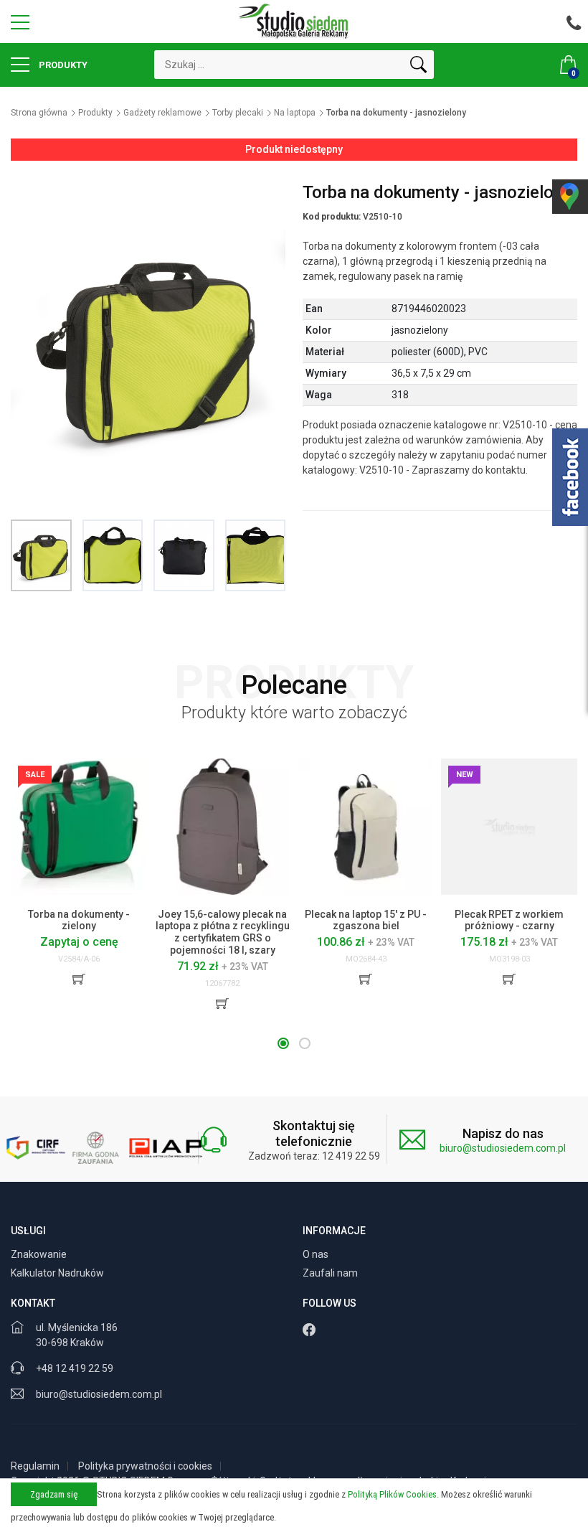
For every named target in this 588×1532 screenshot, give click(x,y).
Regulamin (35, 1466)
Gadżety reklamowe (162, 113)
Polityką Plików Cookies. (393, 1494)
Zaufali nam (331, 1273)
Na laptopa (295, 113)
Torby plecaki (237, 113)
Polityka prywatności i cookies (145, 1466)
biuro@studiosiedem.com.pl (503, 1148)
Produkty (62, 65)
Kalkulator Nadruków (58, 1273)
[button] (283, 1043)
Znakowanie (40, 1254)
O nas (317, 1254)
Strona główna (39, 113)
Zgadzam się (53, 1494)
